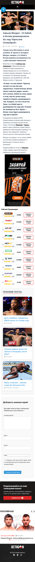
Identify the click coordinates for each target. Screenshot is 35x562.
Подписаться (16, 498)
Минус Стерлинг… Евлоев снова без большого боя (15, 383)
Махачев (19, 125)
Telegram (24, 148)
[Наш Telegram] (3, 9)
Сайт (5, 455)
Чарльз (26, 125)
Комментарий (9, 415)
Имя (6, 435)
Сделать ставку (28, 215)
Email (6, 445)
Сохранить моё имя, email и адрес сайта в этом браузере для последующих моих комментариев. (17, 462)
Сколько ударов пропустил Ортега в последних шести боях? (15, 351)
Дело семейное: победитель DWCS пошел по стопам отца (16, 319)
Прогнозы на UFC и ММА (7, 535)
